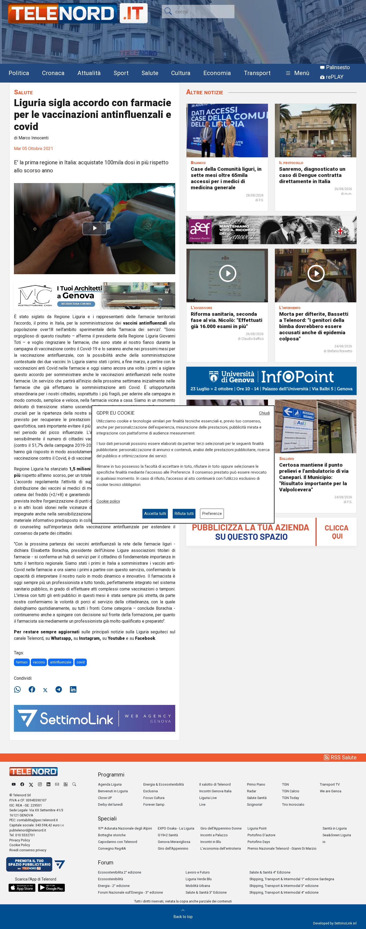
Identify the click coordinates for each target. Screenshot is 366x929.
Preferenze (212, 513)
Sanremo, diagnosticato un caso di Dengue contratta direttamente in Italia (312, 175)
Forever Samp (154, 804)
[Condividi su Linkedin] (73, 689)
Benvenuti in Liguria (113, 791)
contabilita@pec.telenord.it (37, 820)
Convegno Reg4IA (112, 848)
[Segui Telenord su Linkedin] (48, 784)
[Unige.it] (271, 380)
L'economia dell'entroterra (220, 848)
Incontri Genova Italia (215, 791)
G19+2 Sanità (168, 835)
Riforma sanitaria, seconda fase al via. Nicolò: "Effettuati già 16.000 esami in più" (226, 320)
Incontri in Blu (210, 842)
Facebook (145, 638)
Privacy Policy (19, 840)
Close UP (105, 798)
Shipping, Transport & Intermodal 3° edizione (284, 886)
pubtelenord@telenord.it (27, 830)
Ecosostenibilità (110, 879)
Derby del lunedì (110, 804)
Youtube (116, 638)
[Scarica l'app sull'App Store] (22, 887)
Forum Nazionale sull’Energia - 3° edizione (130, 892)
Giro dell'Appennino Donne (221, 828)
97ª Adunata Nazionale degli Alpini (125, 828)
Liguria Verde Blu (199, 879)
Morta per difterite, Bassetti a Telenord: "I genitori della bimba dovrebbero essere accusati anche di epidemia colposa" (313, 326)
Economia (217, 72)
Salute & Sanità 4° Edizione (269, 872)
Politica (19, 72)
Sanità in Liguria (335, 828)
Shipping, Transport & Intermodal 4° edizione (284, 892)
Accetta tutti (155, 513)
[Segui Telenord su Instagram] (40, 784)
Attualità (89, 72)
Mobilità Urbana (198, 886)
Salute (149, 72)
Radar (251, 791)
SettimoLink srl (345, 923)
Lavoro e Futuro (198, 872)
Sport (121, 72)
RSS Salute (343, 757)
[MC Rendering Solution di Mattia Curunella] (94, 295)
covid (81, 662)
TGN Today (290, 798)
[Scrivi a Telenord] (57, 784)
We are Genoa (330, 791)
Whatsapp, (61, 638)
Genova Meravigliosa (174, 842)
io (324, 842)
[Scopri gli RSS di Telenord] (65, 784)
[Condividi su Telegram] (58, 689)
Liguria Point (257, 828)
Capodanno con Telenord (117, 842)
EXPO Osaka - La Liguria (176, 828)
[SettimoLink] (94, 717)
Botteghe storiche (112, 835)
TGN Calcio (290, 791)
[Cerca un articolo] (74, 784)
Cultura (181, 72)
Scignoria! (254, 804)
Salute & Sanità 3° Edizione (206, 892)
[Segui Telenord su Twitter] (31, 784)
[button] (296, 73)
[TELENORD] (33, 771)
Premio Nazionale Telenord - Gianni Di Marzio (282, 848)
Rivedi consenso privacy (27, 850)
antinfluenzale (60, 662)
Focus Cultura (154, 798)
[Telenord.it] (35, 864)
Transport (257, 72)
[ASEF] (271, 229)
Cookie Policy (19, 845)
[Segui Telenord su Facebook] (22, 784)
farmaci (22, 662)
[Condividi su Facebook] (32, 689)
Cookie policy (108, 501)
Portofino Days (259, 842)
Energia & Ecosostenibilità (163, 784)
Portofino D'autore (261, 835)
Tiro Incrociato (293, 804)
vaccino (39, 662)
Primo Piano (256, 784)
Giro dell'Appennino (173, 848)
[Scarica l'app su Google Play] (51, 887)
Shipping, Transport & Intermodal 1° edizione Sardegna (291, 879)
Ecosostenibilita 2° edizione (119, 872)
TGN (285, 784)
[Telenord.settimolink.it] (271, 531)
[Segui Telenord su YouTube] (13, 784)
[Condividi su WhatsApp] (19, 689)
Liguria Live (208, 798)
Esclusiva (150, 791)
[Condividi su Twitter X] (45, 689)
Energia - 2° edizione (114, 886)
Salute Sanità (257, 798)
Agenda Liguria (110, 784)
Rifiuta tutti (184, 513)
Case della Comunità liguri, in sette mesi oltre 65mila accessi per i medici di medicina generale (226, 178)
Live (202, 804)
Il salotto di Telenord (215, 784)
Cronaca (53, 72)
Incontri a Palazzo (214, 835)
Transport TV (330, 784)
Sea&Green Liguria (337, 835)
